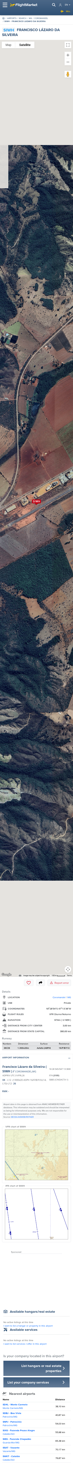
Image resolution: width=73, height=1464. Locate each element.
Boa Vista (12, 1415)
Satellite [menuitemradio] (25, 45)
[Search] (53, 5)
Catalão (11, 1458)
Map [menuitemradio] (8, 45)
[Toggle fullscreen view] (68, 45)
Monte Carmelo (15, 1406)
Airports (11, 18)
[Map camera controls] (68, 969)
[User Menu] (60, 5)
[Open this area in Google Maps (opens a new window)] (6, 974)
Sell (68, 11)
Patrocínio (12, 1423)
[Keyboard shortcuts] (20, 975)
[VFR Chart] (36, 1154)
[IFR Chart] (36, 1214)
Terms (69, 976)
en (66, 4)
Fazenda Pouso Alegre (19, 1432)
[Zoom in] (68, 55)
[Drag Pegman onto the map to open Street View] (68, 74)
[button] (36, 1058)
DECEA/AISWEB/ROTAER (22, 1117)
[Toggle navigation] (5, 5)
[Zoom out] (68, 62)
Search (22, 18)
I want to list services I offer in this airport (25, 1343)
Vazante (11, 1449)
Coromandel (41, 18)
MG (30, 18)
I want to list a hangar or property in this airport (28, 1325)
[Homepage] (3, 18)
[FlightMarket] (23, 5)
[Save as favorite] (28, 983)
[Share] (40, 983)
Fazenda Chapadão (17, 1441)
